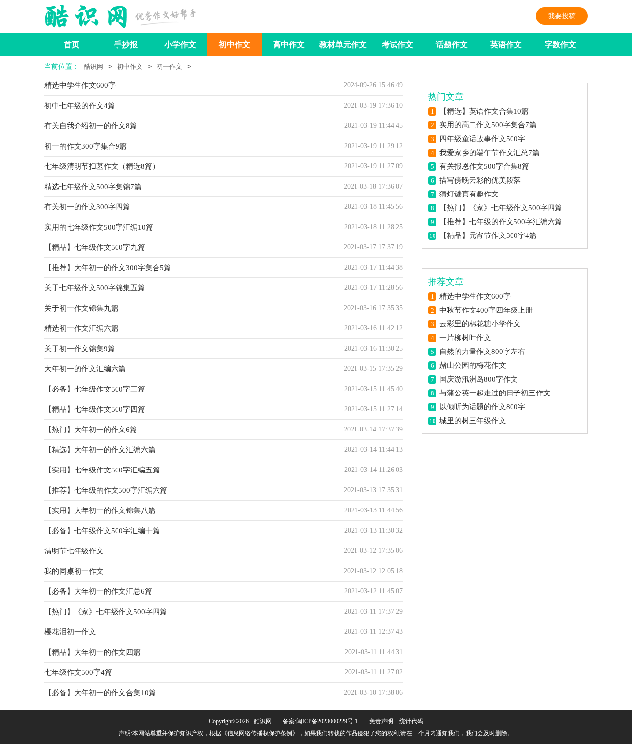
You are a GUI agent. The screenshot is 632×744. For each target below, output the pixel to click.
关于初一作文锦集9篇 (79, 348)
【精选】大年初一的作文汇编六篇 (100, 450)
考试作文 (397, 44)
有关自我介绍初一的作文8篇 (90, 126)
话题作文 (452, 44)
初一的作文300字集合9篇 (85, 146)
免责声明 (381, 721)
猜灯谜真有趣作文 (469, 194)
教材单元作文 (343, 44)
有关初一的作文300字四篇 (87, 207)
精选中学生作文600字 (80, 85)
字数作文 (560, 44)
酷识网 (93, 66)
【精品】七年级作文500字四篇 (94, 409)
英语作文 (506, 44)
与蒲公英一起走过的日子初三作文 (495, 393)
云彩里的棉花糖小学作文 (480, 324)
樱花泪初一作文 (70, 632)
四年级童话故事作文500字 (482, 139)
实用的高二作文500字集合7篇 (488, 125)
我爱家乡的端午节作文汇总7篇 (489, 153)
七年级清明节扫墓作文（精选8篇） (101, 166)
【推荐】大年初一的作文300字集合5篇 (107, 268)
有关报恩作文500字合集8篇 (484, 166)
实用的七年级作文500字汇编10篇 (98, 227)
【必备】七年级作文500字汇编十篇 (102, 531)
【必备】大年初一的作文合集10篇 (100, 693)
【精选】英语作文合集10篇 (484, 111)
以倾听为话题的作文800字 (482, 407)
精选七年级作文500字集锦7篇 (93, 187)
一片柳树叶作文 (465, 338)
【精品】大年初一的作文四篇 (92, 652)
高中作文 (289, 44)
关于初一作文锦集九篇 (81, 308)
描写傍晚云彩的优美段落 (480, 180)
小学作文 (180, 44)
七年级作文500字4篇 (78, 672)
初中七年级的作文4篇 (79, 106)
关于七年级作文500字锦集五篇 (94, 288)
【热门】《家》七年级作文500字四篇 (105, 612)
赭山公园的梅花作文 (472, 365)
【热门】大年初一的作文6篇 (90, 429)
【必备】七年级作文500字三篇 (94, 389)
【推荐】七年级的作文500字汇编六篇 (105, 490)
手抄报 (126, 44)
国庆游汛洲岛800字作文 (478, 379)
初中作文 (234, 44)
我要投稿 (562, 16)
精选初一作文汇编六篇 (81, 328)
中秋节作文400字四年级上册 (486, 310)
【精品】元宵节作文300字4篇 (488, 235)
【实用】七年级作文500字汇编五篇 (102, 470)
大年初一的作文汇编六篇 (85, 369)
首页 (71, 44)
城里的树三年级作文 (472, 421)
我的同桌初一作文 (74, 571)
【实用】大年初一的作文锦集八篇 (100, 510)
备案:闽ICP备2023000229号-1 (320, 721)
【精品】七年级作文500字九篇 (94, 247)
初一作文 (169, 66)
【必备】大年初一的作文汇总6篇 (98, 591)
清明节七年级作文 (74, 551)
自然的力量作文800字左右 (482, 351)
